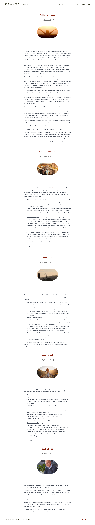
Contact (83, 4)
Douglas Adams (56, 188)
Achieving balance (47, 15)
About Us (59, 4)
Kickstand (47, 20)
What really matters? (47, 151)
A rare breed (47, 355)
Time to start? (47, 257)
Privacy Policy (28, 519)
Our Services (68, 4)
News (76, 4)
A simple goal (47, 449)
